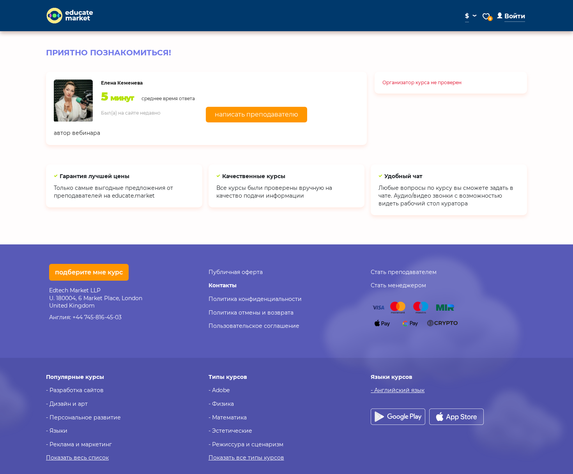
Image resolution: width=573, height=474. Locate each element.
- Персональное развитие (83, 417)
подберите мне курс (89, 272)
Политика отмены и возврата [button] (251, 312)
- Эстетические (230, 430)
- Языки (56, 430)
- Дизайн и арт (67, 403)
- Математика (228, 417)
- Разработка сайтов (75, 390)
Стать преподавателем (404, 272)
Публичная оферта (236, 272)
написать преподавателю (256, 114)
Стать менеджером (398, 285)
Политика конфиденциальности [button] (255, 298)
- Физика (221, 403)
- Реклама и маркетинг (79, 444)
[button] (511, 16)
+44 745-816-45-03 (97, 317)
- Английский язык (397, 390)
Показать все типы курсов (246, 457)
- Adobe (219, 390)
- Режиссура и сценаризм (246, 444)
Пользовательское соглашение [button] (254, 325)
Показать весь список (77, 457)
